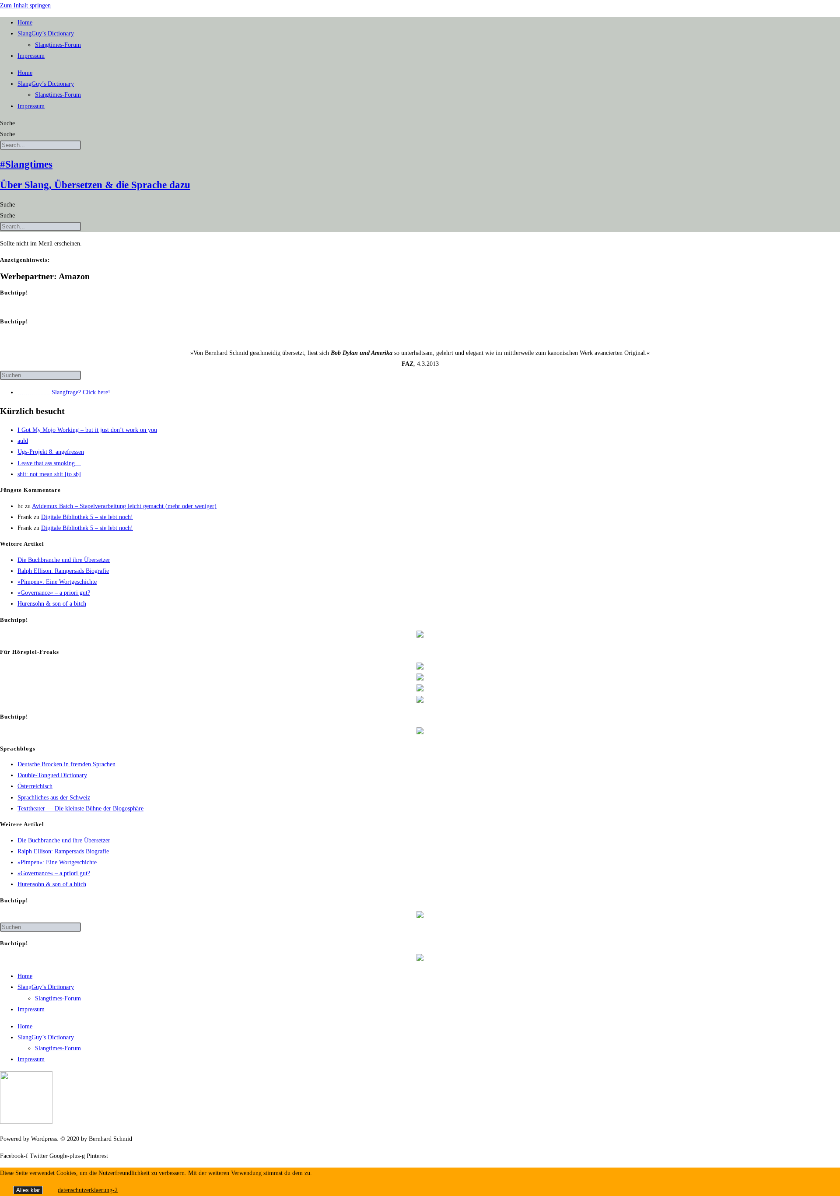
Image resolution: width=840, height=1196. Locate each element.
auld (23, 441)
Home (25, 22)
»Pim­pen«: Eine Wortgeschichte (57, 582)
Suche (7, 123)
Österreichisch (35, 786)
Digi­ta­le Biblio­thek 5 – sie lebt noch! (87, 517)
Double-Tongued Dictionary (52, 775)
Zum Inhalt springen (25, 5)
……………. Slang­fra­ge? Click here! (64, 392)
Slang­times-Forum (58, 45)
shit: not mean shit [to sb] (49, 474)
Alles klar (28, 1190)
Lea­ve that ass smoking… (49, 463)
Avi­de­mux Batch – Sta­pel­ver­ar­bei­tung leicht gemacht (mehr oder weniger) (124, 506)
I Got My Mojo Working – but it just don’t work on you (87, 430)
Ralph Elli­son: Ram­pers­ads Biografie (63, 571)
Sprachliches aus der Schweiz (54, 797)
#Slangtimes (26, 164)
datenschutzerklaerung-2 (88, 1190)
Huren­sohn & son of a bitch (52, 603)
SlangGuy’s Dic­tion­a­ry (46, 33)
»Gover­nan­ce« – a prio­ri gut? (54, 592)
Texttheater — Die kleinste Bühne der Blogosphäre (81, 808)
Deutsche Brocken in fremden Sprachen (67, 764)
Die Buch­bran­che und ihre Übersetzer (64, 560)
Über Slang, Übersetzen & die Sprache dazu (95, 184)
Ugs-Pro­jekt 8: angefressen (51, 452)
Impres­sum (31, 56)
